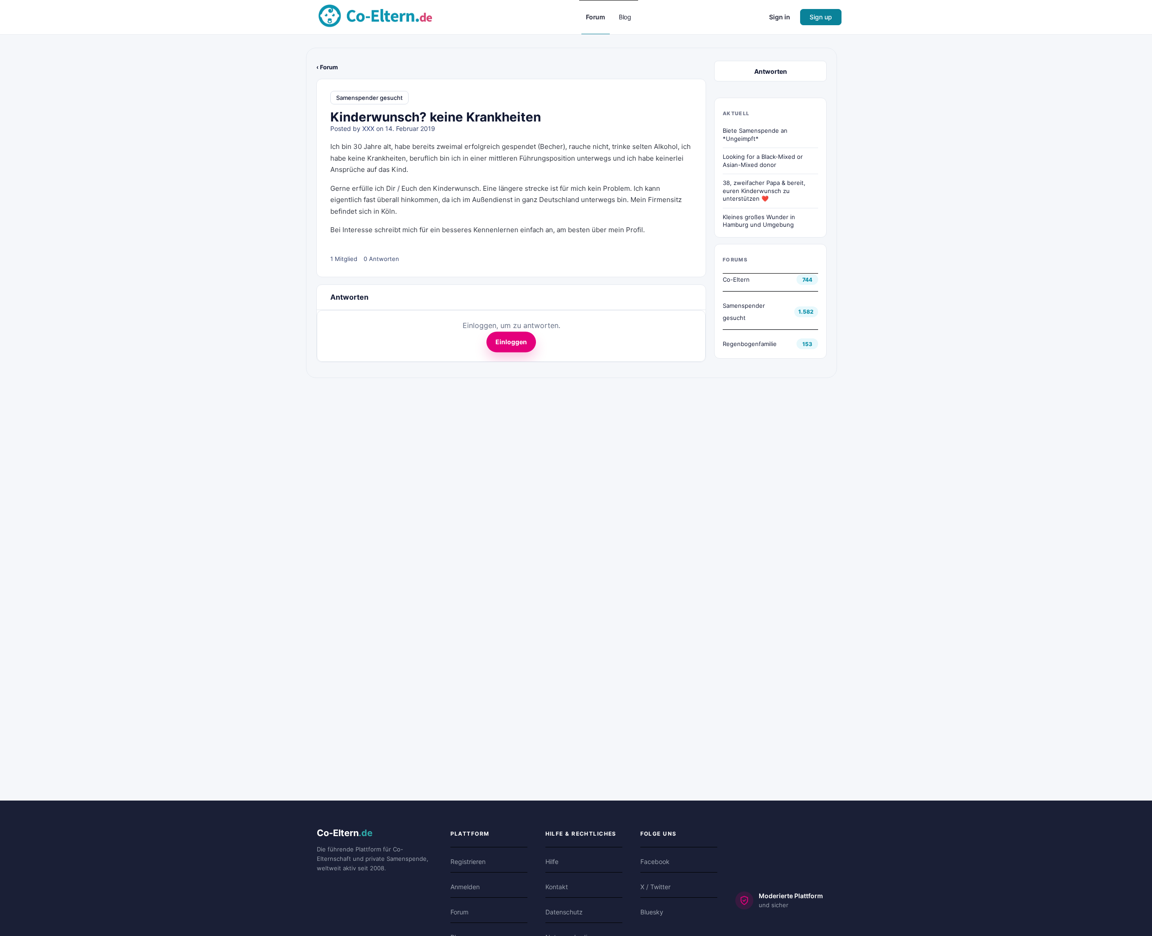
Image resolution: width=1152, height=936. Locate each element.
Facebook (655, 861)
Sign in (779, 17)
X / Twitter (655, 887)
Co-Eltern (736, 279)
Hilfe (551, 861)
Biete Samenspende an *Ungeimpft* (755, 134)
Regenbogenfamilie (750, 343)
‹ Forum (327, 67)
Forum (459, 912)
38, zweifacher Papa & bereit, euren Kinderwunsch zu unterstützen (764, 190)
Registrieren (468, 861)
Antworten (770, 71)
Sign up (821, 17)
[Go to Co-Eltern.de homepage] (375, 16)
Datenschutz (564, 912)
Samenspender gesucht (369, 97)
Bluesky (651, 912)
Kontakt (556, 887)
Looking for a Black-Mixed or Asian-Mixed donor (763, 160)
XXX (368, 128)
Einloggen (511, 342)
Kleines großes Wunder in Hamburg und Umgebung (759, 221)
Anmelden (465, 887)
